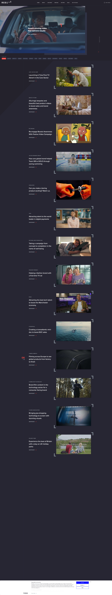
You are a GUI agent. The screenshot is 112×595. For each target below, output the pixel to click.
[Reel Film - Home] (6, 2)
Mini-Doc (49, 58)
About (43, 2)
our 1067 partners (37, 583)
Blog (68, 2)
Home (38, 2)
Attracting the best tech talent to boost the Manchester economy (40, 302)
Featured (3, 58)
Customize (82, 585)
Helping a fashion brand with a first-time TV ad (40, 274)
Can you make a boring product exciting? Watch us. (39, 189)
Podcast (60, 58)
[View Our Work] (98, 51)
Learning (44, 58)
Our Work (50, 2)
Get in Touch (75, 2)
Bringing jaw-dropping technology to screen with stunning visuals (39, 416)
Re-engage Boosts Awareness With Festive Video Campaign (40, 133)
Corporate (31, 58)
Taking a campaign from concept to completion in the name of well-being (40, 246)
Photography (55, 58)
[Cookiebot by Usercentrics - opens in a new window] (25, 593)
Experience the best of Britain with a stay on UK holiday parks (40, 444)
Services (56, 2)
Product (65, 58)
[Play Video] (73, 77)
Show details (33, 593)
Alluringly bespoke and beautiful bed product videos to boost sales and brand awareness (40, 104)
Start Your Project (32, 34)
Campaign (19, 58)
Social (76, 58)
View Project (32, 81)
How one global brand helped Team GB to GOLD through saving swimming (40, 161)
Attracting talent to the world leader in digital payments (40, 217)
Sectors (63, 2)
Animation (9, 58)
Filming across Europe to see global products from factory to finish (40, 359)
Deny (82, 587)
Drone (36, 58)
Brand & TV (14, 58)
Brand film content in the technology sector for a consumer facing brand (38, 387)
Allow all (82, 582)
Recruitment (71, 58)
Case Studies (25, 58)
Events (40, 58)
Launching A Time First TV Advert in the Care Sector (39, 76)
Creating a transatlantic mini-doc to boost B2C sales (40, 330)
